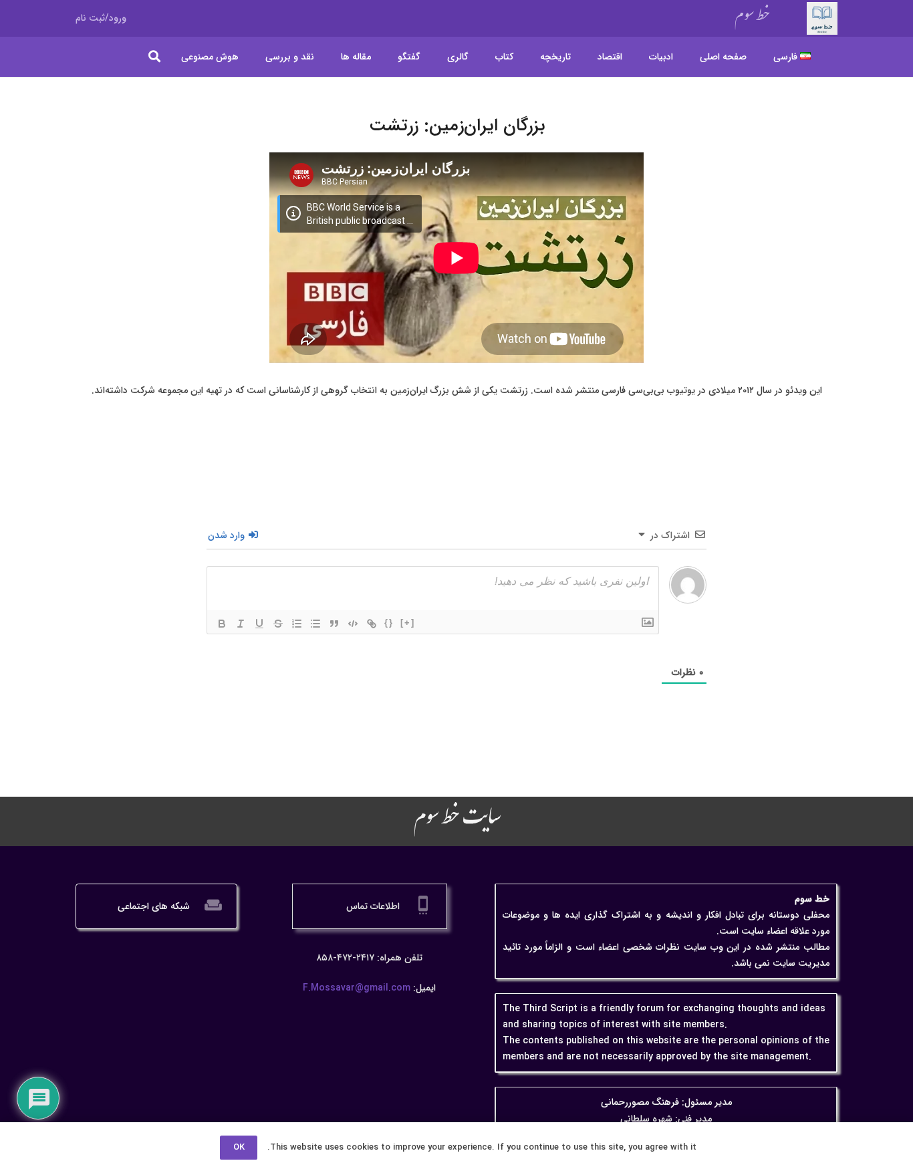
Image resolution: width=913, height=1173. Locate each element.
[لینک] (371, 624)
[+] (407, 623)
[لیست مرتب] (296, 624)
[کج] (240, 624)
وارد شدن (227, 535)
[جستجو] (155, 56)
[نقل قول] (334, 624)
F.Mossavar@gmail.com (356, 988)
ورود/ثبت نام (101, 18)
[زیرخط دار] (259, 624)
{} (389, 623)
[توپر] (222, 624)
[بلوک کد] (353, 624)
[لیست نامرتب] (315, 624)
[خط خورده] (278, 624)
